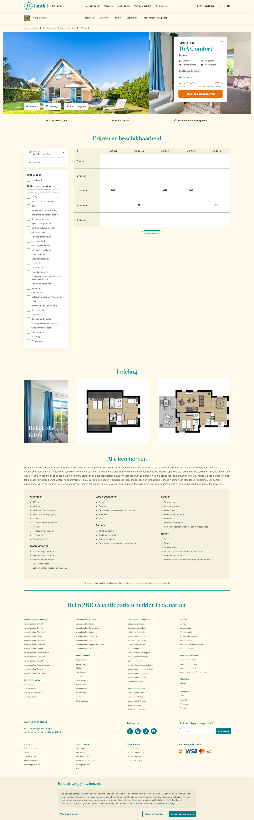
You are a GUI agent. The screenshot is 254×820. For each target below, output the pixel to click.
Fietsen (183, 683)
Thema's (183, 619)
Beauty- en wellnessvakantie (191, 644)
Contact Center (55, 732)
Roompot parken (30, 697)
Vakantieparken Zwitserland (87, 648)
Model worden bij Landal (85, 760)
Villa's (78, 697)
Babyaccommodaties (136, 624)
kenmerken (185, 77)
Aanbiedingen (123, 6)
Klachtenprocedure (32, 764)
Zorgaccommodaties (136, 661)
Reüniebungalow (134, 648)
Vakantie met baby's (188, 660)
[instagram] (138, 733)
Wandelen (184, 700)
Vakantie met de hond (188, 640)
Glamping (183, 624)
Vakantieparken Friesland (34, 636)
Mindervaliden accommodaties (140, 665)
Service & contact (142, 6)
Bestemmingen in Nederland (35, 619)
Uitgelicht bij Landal (32, 680)
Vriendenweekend (187, 648)
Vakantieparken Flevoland (34, 632)
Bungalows (80, 664)
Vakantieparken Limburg (33, 648)
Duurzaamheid (81, 752)
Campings (163, 6)
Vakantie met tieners (188, 668)
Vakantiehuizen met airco (138, 677)
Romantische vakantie (188, 636)
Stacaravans (81, 684)
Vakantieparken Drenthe (33, 628)
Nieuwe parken (30, 688)
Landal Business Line (135, 752)
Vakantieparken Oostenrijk (86, 636)
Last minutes (29, 684)
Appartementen (82, 660)
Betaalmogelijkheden (32, 760)
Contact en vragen (31, 748)
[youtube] (154, 733)
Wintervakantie (186, 632)
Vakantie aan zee (134, 705)
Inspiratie (108, 6)
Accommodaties (83, 655)
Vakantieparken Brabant (33, 624)
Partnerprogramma (83, 764)
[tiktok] (146, 733)
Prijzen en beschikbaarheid (200, 93)
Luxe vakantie (185, 628)
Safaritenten (81, 680)
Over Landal (80, 748)
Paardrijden (184, 692)
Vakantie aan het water (137, 701)
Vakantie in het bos (135, 697)
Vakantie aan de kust (136, 693)
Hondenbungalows (135, 681)
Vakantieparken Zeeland (33, 669)
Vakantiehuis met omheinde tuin (141, 636)
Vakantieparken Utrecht (33, 661)
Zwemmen (184, 708)
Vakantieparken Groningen (34, 644)
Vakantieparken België (85, 624)
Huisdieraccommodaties (137, 632)
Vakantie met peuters (188, 664)
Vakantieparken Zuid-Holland (35, 673)
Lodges (79, 676)
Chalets (79, 668)
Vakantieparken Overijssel (34, 657)
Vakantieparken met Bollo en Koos (193, 672)
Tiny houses (81, 693)
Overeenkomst (30, 756)
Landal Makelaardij (134, 760)
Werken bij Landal (83, 756)
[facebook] (130, 733)
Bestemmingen (93, 6)
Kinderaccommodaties (137, 640)
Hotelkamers (81, 672)
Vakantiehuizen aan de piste (139, 653)
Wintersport (184, 704)
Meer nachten (153, 233)
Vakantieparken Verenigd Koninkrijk (90, 644)
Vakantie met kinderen (189, 655)
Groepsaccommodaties (137, 628)
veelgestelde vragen (42, 728)
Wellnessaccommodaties (138, 657)
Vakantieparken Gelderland (35, 640)
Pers (77, 769)
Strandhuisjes (81, 688)
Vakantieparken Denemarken (87, 628)
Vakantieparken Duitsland (86, 632)
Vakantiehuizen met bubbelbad (140, 669)
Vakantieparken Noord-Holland (36, 653)
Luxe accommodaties (136, 644)
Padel (182, 696)
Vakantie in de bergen (136, 709)
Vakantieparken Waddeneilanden (37, 665)
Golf (181, 687)
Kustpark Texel (186, 42)
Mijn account (29, 752)
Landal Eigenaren (134, 756)
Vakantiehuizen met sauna (138, 673)
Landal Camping (133, 748)
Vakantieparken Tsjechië (86, 640)
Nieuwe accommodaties (34, 693)
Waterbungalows (82, 701)
